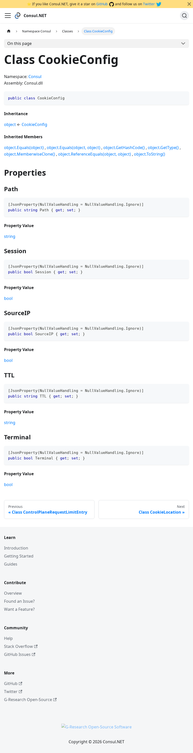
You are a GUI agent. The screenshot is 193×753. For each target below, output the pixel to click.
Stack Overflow (18, 646)
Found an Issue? (19, 601)
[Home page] (9, 31)
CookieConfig (34, 124)
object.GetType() (163, 147)
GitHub (102, 4)
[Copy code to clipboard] (183, 97)
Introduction (16, 548)
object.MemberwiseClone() (29, 154)
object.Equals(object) (24, 147)
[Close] (189, 4)
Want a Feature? (19, 609)
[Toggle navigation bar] (8, 15)
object (10, 124)
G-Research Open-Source (28, 699)
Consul (34, 76)
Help (8, 638)
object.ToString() (149, 154)
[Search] (184, 15)
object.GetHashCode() (124, 147)
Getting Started (18, 556)
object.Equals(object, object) (73, 147)
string (9, 236)
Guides (10, 564)
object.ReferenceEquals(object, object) (94, 154)
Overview (13, 593)
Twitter (149, 4)
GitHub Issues (17, 654)
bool (8, 298)
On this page (19, 43)
